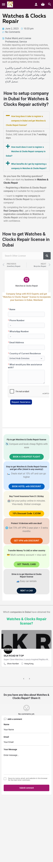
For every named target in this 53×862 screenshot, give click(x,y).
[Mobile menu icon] (3, 4)
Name (6, 724)
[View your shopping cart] (43, 4)
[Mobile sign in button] (36, 4)
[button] (26, 120)
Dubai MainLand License (18, 38)
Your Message (10, 749)
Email (6, 737)
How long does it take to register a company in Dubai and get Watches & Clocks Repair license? (26, 120)
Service (23, 41)
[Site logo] (10, 4)
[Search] (47, 255)
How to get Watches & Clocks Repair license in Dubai (26, 239)
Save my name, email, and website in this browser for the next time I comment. (27, 779)
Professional (11, 41)
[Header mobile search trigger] (50, 4)
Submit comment (26, 788)
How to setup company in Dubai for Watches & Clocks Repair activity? (26, 99)
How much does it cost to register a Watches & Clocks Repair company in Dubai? (25, 151)
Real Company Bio (13, 210)
